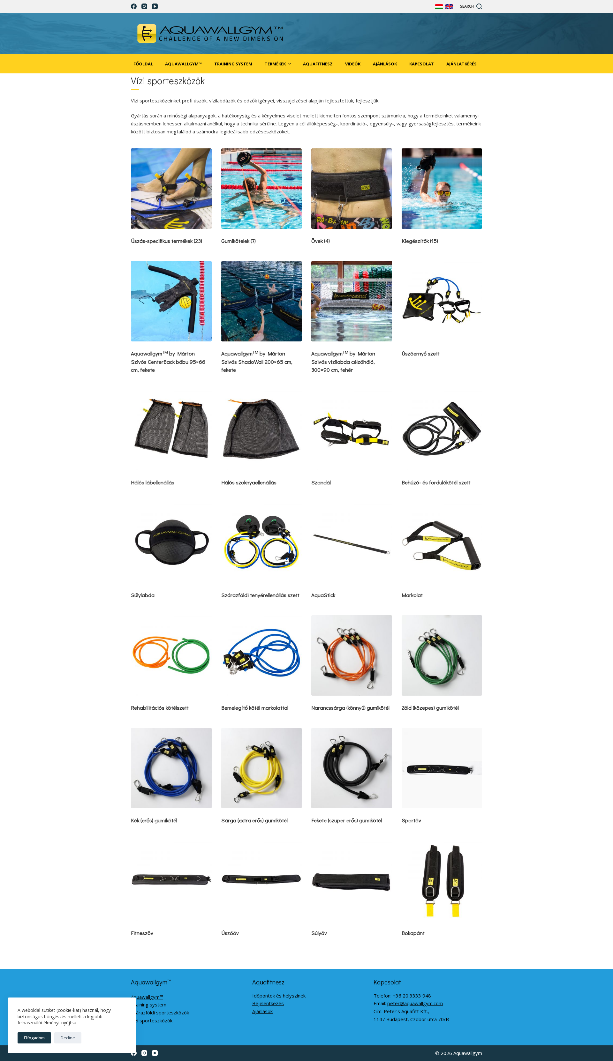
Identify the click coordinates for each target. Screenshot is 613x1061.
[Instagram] (144, 6)
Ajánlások (262, 1011)
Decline (68, 1038)
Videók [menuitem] (352, 64)
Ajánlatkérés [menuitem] (461, 64)
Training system (148, 1004)
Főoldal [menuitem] (143, 64)
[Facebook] (134, 6)
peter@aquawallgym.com (415, 1003)
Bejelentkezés (268, 1003)
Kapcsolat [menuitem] (421, 64)
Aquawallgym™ (147, 997)
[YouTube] (155, 6)
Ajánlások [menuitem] (385, 64)
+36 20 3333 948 (412, 995)
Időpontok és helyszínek (279, 995)
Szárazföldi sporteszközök (160, 1012)
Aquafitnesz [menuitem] (318, 64)
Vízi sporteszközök (151, 1020)
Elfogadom (34, 1038)
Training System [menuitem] (233, 64)
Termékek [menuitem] (275, 64)
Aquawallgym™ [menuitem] (183, 64)
